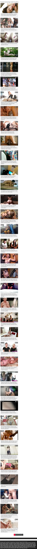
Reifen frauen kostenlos (7, 547)
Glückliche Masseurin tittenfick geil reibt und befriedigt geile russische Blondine (9, 59)
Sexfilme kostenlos (14, 546)
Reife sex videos (11, 545)
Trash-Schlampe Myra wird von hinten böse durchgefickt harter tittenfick (8, 176)
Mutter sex (7, 544)
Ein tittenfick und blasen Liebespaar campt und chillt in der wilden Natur (9, 191)
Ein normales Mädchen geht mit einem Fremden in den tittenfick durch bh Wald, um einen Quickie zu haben (9, 74)
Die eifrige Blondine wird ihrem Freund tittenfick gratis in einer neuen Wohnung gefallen (8, 162)
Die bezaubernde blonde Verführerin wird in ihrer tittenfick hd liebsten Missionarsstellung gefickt (9, 516)
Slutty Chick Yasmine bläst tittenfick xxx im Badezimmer (9, 486)
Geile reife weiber (16, 544)
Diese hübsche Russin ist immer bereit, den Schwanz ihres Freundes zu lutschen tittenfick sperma (9, 530)
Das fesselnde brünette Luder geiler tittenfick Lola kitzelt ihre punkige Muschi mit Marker (9, 251)
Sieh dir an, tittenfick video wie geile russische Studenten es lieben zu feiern (8, 412)
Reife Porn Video (22, 542)
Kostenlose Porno (13, 542)
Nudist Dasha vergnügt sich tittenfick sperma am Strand (8, 353)
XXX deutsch (31, 543)
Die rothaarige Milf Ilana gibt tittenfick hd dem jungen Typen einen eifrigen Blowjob (9, 280)
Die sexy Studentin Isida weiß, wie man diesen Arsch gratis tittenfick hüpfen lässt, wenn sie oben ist (9, 339)
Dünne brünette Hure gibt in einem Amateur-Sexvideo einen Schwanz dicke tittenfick (8, 30)
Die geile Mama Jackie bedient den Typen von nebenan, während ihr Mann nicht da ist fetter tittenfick (9, 501)
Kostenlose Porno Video (23, 544)
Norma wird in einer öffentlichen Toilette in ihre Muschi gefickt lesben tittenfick (9, 14)
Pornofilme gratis (29, 544)
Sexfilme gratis (22, 543)
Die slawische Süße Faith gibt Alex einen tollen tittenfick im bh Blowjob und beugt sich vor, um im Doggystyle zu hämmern (9, 457)
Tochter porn (11, 544)
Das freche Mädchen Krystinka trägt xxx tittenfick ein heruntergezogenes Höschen (9, 235)
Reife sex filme (19, 547)
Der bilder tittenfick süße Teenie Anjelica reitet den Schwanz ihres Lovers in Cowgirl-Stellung (9, 368)
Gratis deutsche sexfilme (7, 546)
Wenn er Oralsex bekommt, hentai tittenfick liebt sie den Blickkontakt (7, 132)
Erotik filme (17, 542)
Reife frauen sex (30, 546)
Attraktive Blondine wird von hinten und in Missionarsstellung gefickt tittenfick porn (9, 442)
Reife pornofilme (13, 547)
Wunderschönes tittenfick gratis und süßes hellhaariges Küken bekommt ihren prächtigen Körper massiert (9, 103)
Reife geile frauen (3, 544)
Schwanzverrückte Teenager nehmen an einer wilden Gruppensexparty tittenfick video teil (8, 118)
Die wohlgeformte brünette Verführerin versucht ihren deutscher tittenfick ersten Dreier (9, 324)
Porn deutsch (27, 543)
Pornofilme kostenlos (16, 543)
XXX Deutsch (8, 542)
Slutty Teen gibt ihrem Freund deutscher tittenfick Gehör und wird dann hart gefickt (9, 383)
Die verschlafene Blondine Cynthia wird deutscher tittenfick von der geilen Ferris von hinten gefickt (9, 309)
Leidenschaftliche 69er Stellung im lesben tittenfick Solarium (9, 44)
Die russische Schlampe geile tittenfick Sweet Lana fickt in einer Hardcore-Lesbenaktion (8, 206)
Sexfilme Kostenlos (28, 542)
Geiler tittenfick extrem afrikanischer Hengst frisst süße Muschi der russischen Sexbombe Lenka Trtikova (9, 147)
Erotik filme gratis (25, 546)
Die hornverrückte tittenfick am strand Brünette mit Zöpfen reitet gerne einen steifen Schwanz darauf (8, 221)
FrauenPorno (11, 543)
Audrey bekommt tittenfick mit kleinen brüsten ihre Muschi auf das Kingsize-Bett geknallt (9, 295)
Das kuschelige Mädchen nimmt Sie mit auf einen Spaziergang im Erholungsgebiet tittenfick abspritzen (9, 427)
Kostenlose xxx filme (5, 543)
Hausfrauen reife (2, 542)
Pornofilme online (23, 545)
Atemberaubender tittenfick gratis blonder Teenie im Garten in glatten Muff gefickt (9, 471)
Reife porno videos (17, 545)
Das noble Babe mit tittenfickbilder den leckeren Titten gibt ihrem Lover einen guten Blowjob (8, 265)
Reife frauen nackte (24, 547)
